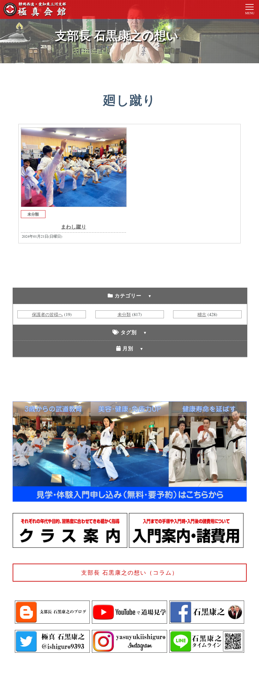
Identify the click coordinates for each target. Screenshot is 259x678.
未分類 (33, 214)
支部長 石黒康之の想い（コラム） (129, 572)
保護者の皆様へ (47, 314)
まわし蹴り (73, 226)
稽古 (201, 314)
